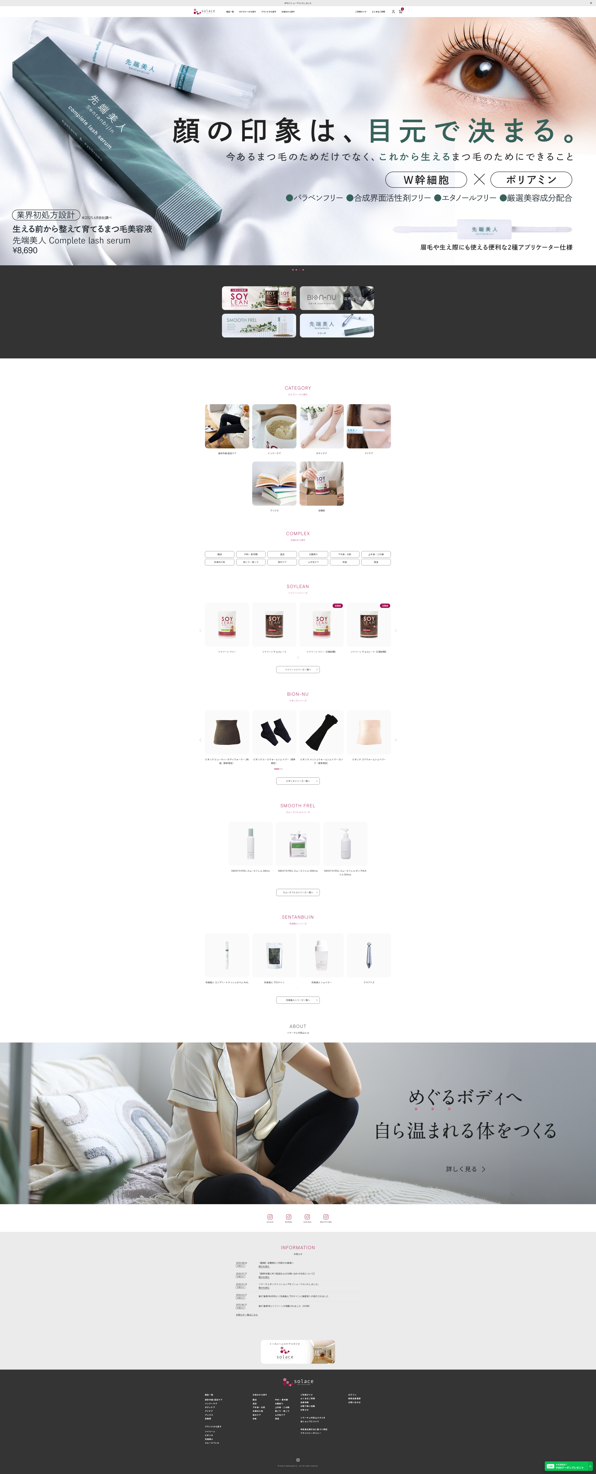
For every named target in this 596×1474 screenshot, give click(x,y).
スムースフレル (212, 1442)
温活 (282, 554)
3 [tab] (299, 270)
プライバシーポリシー (310, 1433)
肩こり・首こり (251, 562)
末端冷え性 (219, 562)
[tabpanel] (298, 141)
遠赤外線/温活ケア (214, 1399)
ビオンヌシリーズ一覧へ (298, 780)
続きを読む (264, 1266)
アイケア (209, 1411)
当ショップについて (309, 1421)
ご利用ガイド (361, 11)
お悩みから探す (288, 11)
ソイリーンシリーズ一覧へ (298, 669)
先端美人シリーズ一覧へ (298, 1000)
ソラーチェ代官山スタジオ (312, 1417)
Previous (201, 630)
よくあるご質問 (378, 11)
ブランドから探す (268, 11)
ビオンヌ (209, 1435)
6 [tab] (281, 769)
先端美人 (209, 1439)
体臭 (345, 562)
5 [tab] (279, 769)
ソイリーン (210, 1431)
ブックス (209, 1414)
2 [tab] (296, 270)
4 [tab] (303, 270)
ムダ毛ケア (313, 562)
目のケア (282, 562)
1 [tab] (293, 270)
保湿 (376, 562)
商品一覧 (230, 11)
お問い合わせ (354, 1402)
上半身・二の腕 (376, 554)
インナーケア (211, 1403)
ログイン (352, 1394)
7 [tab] (282, 769)
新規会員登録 (354, 1398)
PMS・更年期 (250, 554)
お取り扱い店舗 (307, 1406)
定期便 (208, 1418)
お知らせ (304, 1409)
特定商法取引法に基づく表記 (313, 1429)
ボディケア (210, 1407)
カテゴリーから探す (247, 11)
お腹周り (313, 554)
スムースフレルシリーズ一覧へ (298, 892)
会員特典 (304, 1402)
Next (395, 630)
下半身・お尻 (344, 554)
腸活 (219, 554)
